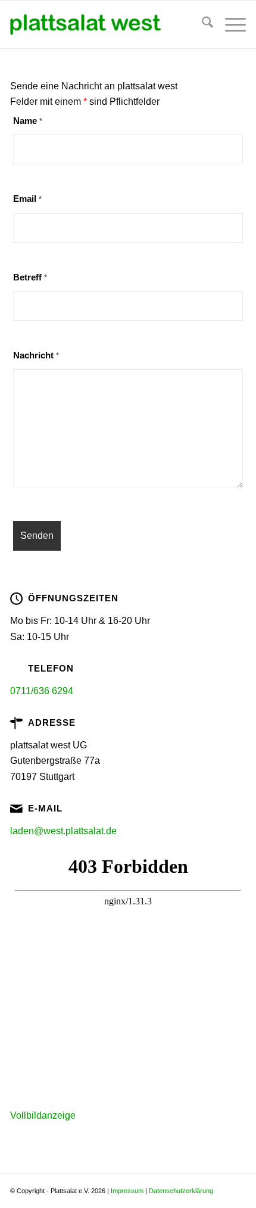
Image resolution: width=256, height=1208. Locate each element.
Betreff (30, 277)
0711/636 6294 (41, 691)
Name (27, 121)
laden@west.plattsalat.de (63, 831)
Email (27, 199)
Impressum (127, 1190)
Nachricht (36, 355)
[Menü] (229, 24)
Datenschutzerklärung (181, 1190)
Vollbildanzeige (43, 1115)
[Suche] (201, 24)
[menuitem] (201, 24)
